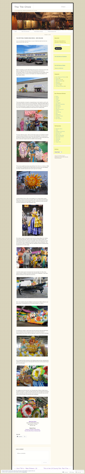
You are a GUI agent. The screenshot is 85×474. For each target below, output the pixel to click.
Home (16, 31)
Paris (57, 113)
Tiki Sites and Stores (60, 86)
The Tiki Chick (22, 6)
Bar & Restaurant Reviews (61, 77)
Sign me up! (58, 48)
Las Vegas (58, 100)
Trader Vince (58, 142)
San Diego (58, 117)
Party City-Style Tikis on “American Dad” (32, 430)
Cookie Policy (24, 471)
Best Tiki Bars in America (38, 31)
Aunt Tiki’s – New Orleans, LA (25, 468)
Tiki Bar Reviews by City (52, 31)
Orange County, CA (59, 109)
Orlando (57, 110)
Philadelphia (58, 114)
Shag (57, 82)
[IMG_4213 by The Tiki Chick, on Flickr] (32, 299)
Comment (45, 462)
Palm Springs (58, 112)
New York (57, 108)
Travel (27, 42)
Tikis (25, 42)
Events (57, 78)
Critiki (57, 130)
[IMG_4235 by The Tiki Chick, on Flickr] (32, 67)
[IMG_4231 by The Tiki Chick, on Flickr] (32, 99)
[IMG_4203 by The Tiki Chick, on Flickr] (32, 419)
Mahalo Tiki (58, 134)
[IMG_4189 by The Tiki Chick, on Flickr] (32, 269)
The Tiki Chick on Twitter (60, 65)
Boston (57, 96)
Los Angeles (58, 102)
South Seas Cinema (60, 136)
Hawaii (57, 99)
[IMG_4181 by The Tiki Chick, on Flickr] (32, 220)
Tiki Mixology (58, 83)
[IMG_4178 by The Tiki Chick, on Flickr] (32, 195)
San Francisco (58, 118)
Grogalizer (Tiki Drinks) (60, 131)
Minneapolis (58, 105)
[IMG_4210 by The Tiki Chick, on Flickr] (32, 387)
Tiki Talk (57, 140)
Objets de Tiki (58, 79)
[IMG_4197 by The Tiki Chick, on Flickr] (32, 357)
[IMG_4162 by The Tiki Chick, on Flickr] (32, 163)
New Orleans (58, 106)
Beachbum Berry (59, 128)
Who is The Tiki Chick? (25, 31)
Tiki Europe (58, 139)
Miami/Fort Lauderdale (60, 104)
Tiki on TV (58, 84)
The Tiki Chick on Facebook (61, 56)
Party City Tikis (21, 42)
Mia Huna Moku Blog (60, 135)
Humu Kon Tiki (58, 132)
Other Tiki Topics (59, 81)
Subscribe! (57, 38)
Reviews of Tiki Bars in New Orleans (32, 429)
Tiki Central (58, 138)
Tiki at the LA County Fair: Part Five (57, 468)
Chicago (57, 97)
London (57, 101)
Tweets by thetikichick (59, 68)
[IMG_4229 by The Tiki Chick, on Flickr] (32, 132)
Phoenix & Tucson (59, 116)
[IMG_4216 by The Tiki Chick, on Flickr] (32, 327)
